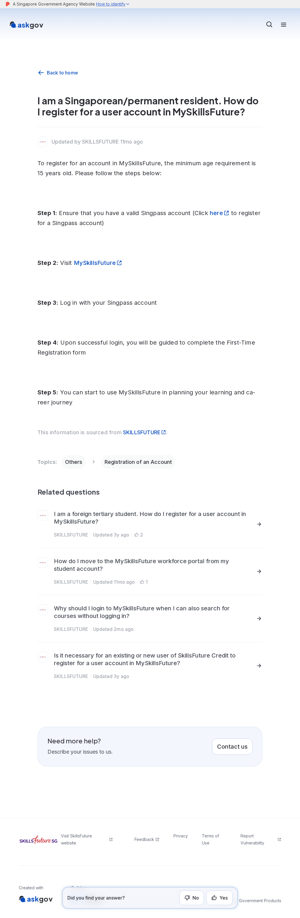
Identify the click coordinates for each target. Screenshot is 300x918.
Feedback (144, 839)
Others (73, 462)
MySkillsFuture (95, 262)
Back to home (62, 73)
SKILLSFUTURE (141, 432)
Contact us (232, 746)
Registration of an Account (138, 462)
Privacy (180, 835)
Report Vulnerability (252, 839)
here (216, 213)
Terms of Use (210, 839)
